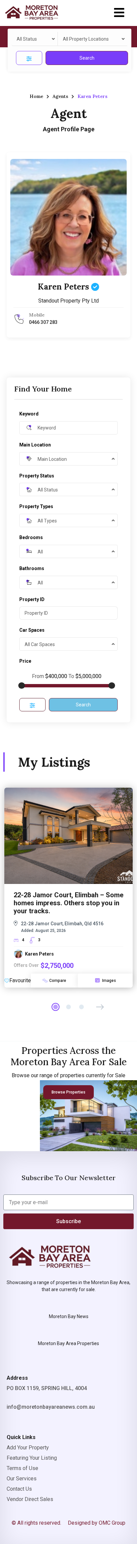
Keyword (29, 413)
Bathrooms (31, 568)
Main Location (35, 444)
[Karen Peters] (68, 217)
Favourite (20, 980)
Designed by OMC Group (96, 1523)
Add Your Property (28, 1447)
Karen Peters (64, 287)
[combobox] (35, 39)
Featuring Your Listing (32, 1458)
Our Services (22, 1478)
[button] (119, 12)
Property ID (32, 599)
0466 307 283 (43, 322)
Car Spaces (32, 630)
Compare (57, 980)
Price (25, 661)
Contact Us (19, 1489)
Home (36, 96)
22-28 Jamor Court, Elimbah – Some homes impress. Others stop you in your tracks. (68, 903)
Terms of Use (22, 1468)
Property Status (36, 475)
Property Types (36, 506)
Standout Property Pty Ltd (68, 301)
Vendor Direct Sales (30, 1499)
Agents (60, 96)
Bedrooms (31, 537)
